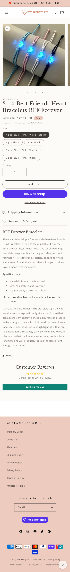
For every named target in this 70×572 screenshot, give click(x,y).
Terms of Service (16, 477)
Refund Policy (14, 462)
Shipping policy (35, 564)
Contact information (54, 564)
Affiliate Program (16, 485)
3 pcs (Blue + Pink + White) (21, 150)
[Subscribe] (52, 507)
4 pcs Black (12, 142)
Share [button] (9, 355)
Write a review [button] (35, 387)
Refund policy (38, 559)
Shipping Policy (15, 454)
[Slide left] (27, 92)
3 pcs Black (34, 142)
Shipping (19, 123)
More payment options (35, 202)
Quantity (7, 165)
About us (12, 447)
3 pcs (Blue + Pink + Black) (21, 157)
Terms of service (17, 564)
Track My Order (15, 431)
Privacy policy (54, 559)
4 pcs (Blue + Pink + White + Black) (26, 134)
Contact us (13, 439)
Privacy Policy (14, 470)
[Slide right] (42, 92)
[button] (7, 12)
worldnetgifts (23, 559)
